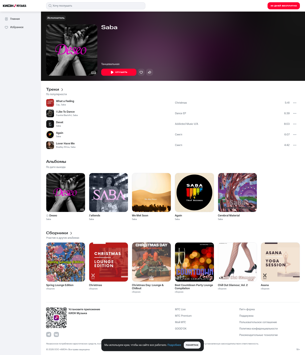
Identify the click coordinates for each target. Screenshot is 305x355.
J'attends (94, 215)
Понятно (192, 345)
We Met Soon (140, 215)
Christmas (181, 103)
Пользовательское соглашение (258, 322)
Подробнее (174, 345)
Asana (265, 285)
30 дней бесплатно (283, 5)
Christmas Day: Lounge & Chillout (148, 287)
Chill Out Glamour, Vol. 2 (233, 285)
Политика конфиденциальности (258, 329)
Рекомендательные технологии (258, 335)
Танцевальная (110, 64)
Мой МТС (180, 322)
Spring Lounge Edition (59, 285)
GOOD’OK (181, 329)
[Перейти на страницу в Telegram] (48, 334)
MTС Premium (183, 316)
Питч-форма (247, 309)
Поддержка (246, 316)
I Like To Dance (65, 112)
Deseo (53, 215)
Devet (59, 122)
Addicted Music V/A (186, 124)
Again (59, 133)
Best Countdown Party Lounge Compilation (194, 287)
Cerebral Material (229, 215)
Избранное (17, 27)
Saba (63, 104)
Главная (15, 19)
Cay (58, 104)
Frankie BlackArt (64, 115)
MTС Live (180, 309)
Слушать (121, 72)
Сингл (178, 135)
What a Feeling (65, 101)
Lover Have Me (65, 143)
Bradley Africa (62, 147)
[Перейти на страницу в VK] (56, 334)
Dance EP (180, 113)
